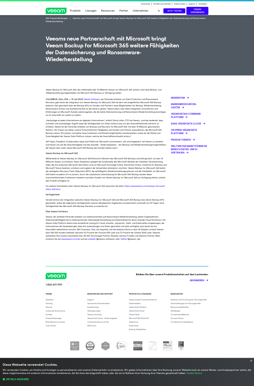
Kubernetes (134, 325)
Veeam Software (92, 99)
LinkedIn (92, 239)
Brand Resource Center (55, 322)
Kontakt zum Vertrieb (162, 4)
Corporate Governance (55, 310)
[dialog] (127, 372)
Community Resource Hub (98, 322)
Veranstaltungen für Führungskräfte (186, 303)
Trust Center (51, 325)
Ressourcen (108, 10)
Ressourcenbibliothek (180, 307)
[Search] (159, 10)
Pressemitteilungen (54, 318)
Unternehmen (140, 10)
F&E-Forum (91, 325)
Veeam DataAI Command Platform (143, 299)
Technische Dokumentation (98, 303)
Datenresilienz (135, 303)
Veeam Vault (134, 314)
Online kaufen (179, 4)
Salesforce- (134, 322)
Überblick (49, 299)
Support (192, 4)
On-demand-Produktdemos (182, 322)
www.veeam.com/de (70, 239)
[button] (127, 379)
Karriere (49, 307)
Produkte (75, 10)
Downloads (145, 4)
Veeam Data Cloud (136, 310)
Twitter (123, 239)
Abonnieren (197, 280)
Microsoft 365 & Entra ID (139, 318)
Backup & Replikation (137, 329)
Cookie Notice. (194, 373)
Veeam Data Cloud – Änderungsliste (102, 318)
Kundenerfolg (93, 307)
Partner (123, 10)
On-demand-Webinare (180, 314)
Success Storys (177, 318)
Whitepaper (175, 310)
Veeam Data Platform (137, 307)
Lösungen (90, 10)
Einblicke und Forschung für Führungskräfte (189, 299)
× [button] (251, 361)
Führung (49, 303)
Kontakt (49, 314)
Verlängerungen (94, 310)
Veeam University (94, 314)
